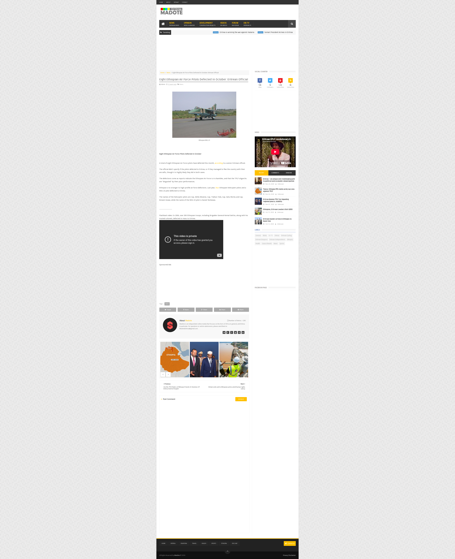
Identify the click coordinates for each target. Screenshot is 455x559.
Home (161, 2)
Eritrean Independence (277, 239)
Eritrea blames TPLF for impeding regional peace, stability (276, 200)
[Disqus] (204, 435)
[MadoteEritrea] (224, 332)
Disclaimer (292, 555)
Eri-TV (247, 24)
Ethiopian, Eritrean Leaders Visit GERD (278, 209)
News (174, 24)
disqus (241, 399)
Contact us (291, 543)
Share (187, 310)
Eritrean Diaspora (261, 239)
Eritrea (180, 32)
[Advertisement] (227, 53)
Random (289, 173)
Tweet (169, 310)
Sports (282, 243)
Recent (261, 173)
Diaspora (184, 543)
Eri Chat (234, 543)
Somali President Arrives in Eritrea (243, 32)
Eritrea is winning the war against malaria (201, 32)
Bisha (265, 235)
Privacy (285, 555)
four (217, 188)
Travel (194, 543)
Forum (235, 24)
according (219, 163)
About (168, 2)
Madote (177, 555)
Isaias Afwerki (267, 243)
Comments (275, 173)
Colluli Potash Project (268, 32)
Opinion (189, 24)
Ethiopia (290, 239)
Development (207, 24)
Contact (184, 2)
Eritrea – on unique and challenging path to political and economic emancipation (279, 180)
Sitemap (176, 2)
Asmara (258, 235)
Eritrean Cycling (286, 235)
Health (258, 243)
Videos (223, 24)
